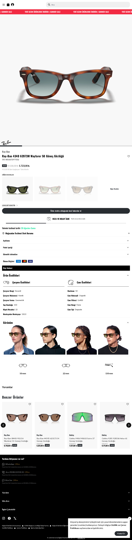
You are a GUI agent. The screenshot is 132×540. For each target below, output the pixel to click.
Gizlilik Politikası (9, 528)
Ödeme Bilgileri (8, 261)
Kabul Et (121, 533)
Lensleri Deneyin (8, 205)
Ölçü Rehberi (7, 268)
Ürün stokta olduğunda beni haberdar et (66, 210)
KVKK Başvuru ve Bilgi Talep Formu (37, 526)
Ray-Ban (6, 151)
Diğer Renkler (114, 189)
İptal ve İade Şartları (37, 528)
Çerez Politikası (23, 528)
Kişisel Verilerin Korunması (12, 526)
